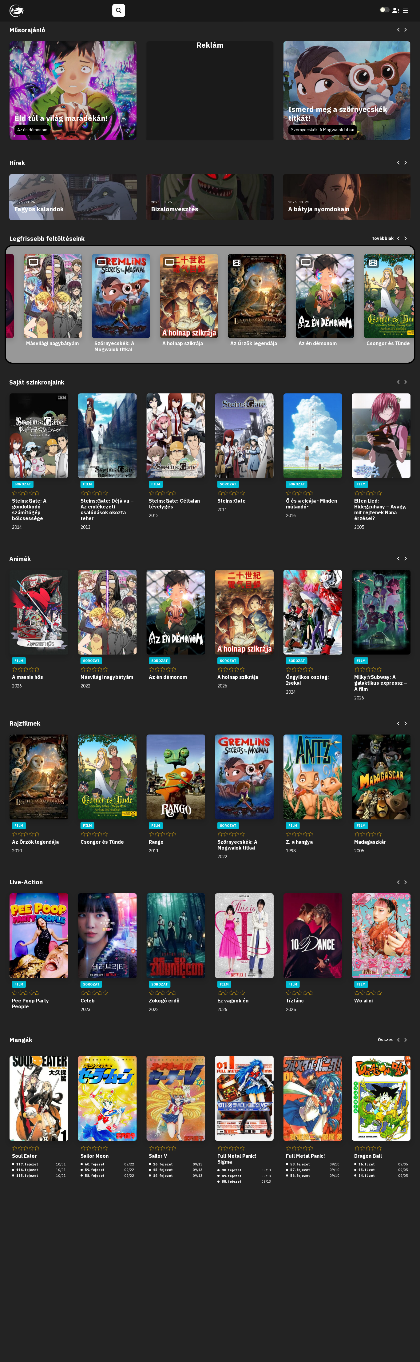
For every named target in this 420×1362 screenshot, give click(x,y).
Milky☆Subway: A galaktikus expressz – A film (380, 683)
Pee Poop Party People (30, 1004)
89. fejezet (231, 1176)
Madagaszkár (370, 842)
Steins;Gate (231, 501)
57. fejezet (299, 1170)
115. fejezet (26, 1175)
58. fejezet (94, 1175)
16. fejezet (162, 1164)
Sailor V (158, 1156)
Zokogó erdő (164, 1001)
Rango (156, 842)
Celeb (88, 1001)
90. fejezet (231, 1170)
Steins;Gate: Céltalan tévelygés (174, 504)
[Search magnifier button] (118, 10)
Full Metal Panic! (305, 1156)
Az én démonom (32, 130)
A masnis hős (27, 677)
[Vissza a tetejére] (410, 1348)
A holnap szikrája (182, 343)
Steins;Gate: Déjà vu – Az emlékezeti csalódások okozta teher (107, 510)
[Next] (405, 30)
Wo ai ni (363, 1001)
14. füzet (366, 1175)
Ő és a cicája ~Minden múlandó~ (311, 504)
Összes (386, 1039)
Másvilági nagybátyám (52, 343)
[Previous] (399, 30)
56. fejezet (299, 1175)
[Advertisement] (210, 97)
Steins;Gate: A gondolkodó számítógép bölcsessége (29, 510)
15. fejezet (162, 1170)
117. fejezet (26, 1164)
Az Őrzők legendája (253, 343)
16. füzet (366, 1164)
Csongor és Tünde (388, 343)
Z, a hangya (299, 842)
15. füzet (366, 1170)
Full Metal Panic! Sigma (236, 1159)
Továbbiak (383, 238)
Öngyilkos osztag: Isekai (307, 680)
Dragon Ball (368, 1156)
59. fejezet (94, 1170)
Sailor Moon (95, 1156)
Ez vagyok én (232, 1001)
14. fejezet (162, 1175)
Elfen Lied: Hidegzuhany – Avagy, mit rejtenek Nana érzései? (380, 510)
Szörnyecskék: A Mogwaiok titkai (322, 130)
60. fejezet (94, 1164)
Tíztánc (295, 1001)
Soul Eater (24, 1156)
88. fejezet (231, 1181)
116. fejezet (26, 1170)
